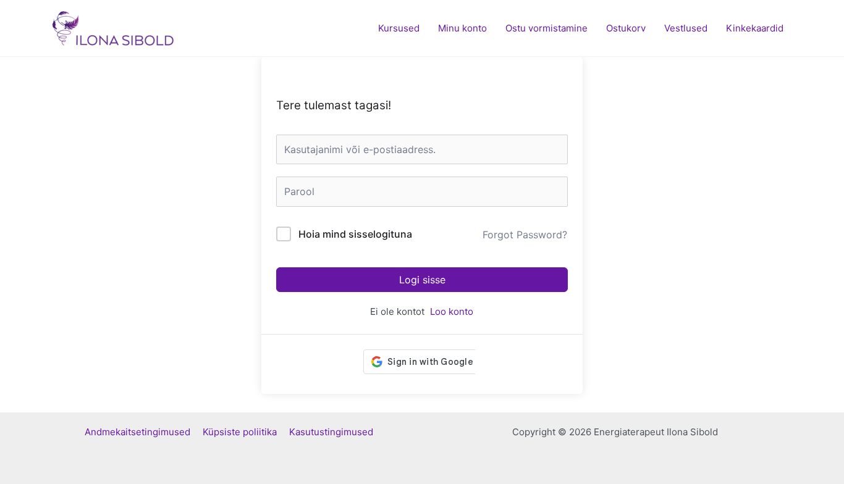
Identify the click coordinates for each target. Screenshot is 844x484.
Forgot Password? (525, 234)
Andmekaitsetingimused (144, 432)
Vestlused (685, 28)
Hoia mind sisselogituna (355, 234)
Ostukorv (626, 28)
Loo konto (451, 311)
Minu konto (462, 28)
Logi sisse (422, 279)
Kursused (399, 28)
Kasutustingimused (331, 432)
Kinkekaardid (754, 28)
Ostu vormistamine (546, 28)
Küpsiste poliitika (246, 432)
